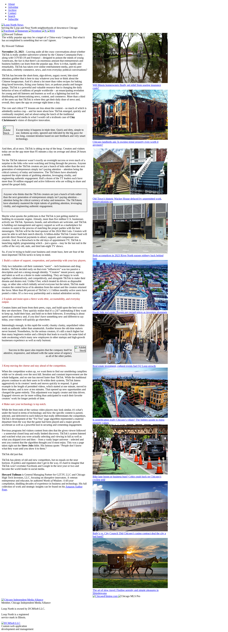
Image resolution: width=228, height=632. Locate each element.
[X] (44, 30)
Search (11, 16)
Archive (12, 10)
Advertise (13, 7)
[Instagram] (22, 30)
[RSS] (51, 30)
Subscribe (13, 19)
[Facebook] (8, 30)
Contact (12, 13)
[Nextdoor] (35, 30)
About (11, 4)
